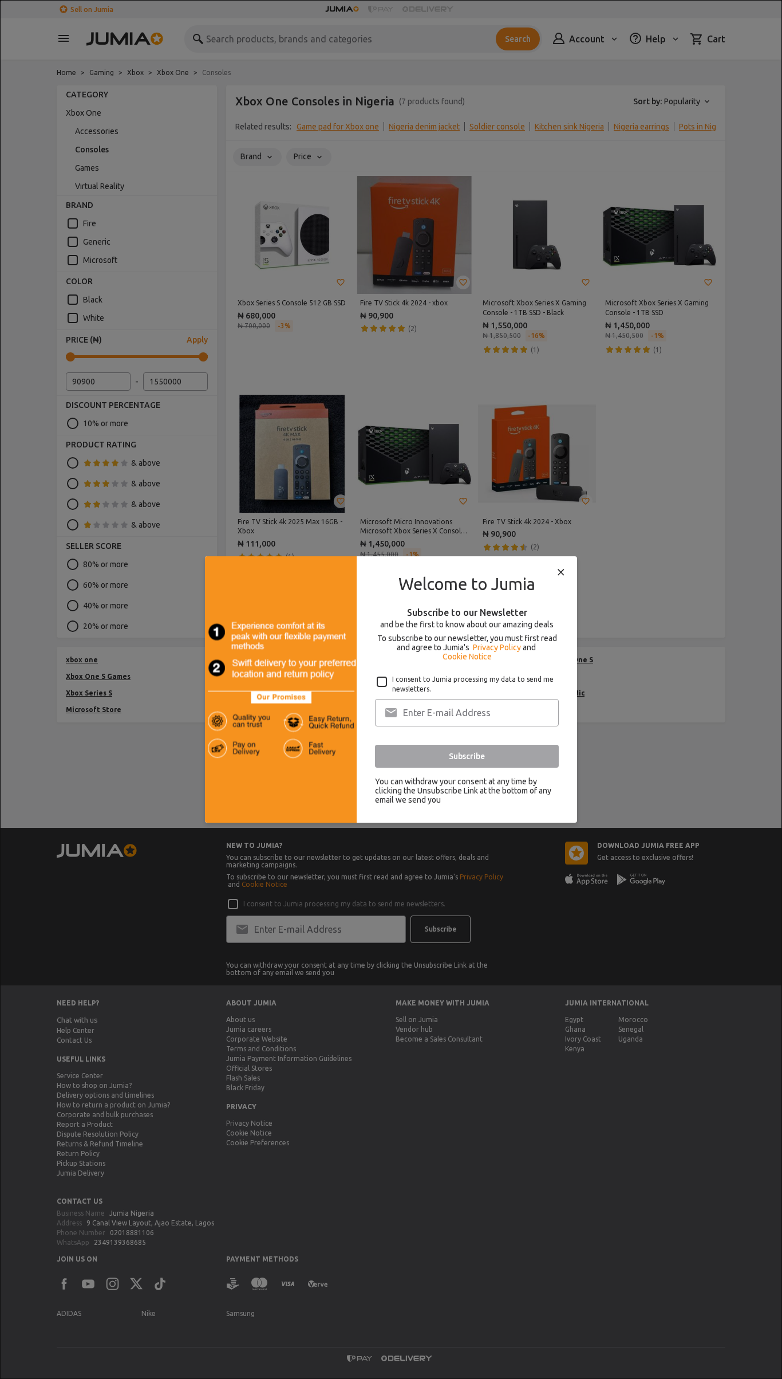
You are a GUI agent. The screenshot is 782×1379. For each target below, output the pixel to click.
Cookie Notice (467, 656)
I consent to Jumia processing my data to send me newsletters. (473, 684)
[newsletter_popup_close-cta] (561, 572)
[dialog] (391, 689)
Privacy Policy (497, 647)
